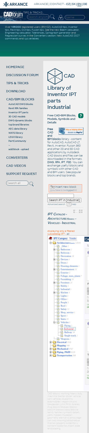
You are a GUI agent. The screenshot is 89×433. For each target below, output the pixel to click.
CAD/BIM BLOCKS (20, 99)
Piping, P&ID (63, 352)
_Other (64, 246)
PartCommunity (17, 141)
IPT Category (60, 238)
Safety (64, 309)
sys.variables (31, 38)
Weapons (65, 339)
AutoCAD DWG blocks (20, 104)
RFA (57, 162)
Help (73, 204)
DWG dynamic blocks (20, 120)
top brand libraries (18, 124)
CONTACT (57, 4)
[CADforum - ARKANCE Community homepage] (13, 17)
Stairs (63, 319)
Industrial (65, 289)
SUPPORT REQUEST (21, 174)
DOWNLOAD (15, 91)
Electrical (61, 342)
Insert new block (65, 187)
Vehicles (53, 223)
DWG (50, 162)
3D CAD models (16, 116)
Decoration (66, 256)
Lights (64, 296)
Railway (68, 332)
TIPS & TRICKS (17, 83)
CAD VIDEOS (16, 166)
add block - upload (18, 149)
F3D (68, 162)
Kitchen (64, 292)
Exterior (65, 273)
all (68, 233)
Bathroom (65, 249)
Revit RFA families (18, 108)
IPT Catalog (56, 214)
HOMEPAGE (15, 67)
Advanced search (56, 204)
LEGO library (15, 137)
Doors (63, 263)
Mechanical (62, 349)
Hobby (64, 286)
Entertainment (67, 269)
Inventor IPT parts (18, 112)
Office (64, 299)
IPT (63, 162)
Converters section (45, 35)
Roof (63, 306)
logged (70, 190)
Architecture (60, 218)
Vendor (72, 238)
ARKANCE (41, 4)
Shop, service (67, 312)
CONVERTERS (17, 158)
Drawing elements (69, 266)
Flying (67, 326)
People (64, 302)
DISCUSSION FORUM (22, 75)
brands (71, 175)
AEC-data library (17, 128)
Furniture (65, 282)
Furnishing (66, 279)
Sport (63, 316)
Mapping (61, 345)
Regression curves (15, 35)
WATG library (15, 132)
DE (85, 4)
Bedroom (65, 253)
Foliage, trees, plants (70, 276)
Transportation (64, 355)
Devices (64, 259)
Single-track (70, 335)
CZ (68, 4)
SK (74, 4)
